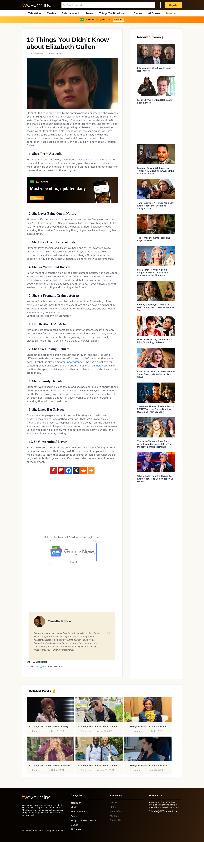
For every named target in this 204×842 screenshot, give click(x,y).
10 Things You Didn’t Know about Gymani (51, 726)
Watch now (118, 20)
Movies (51, 13)
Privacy (113, 802)
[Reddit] (83, 470)
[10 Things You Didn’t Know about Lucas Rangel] (99, 709)
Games (138, 13)
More (169, 13)
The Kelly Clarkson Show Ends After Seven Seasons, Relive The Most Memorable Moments (154, 444)
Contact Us (115, 820)
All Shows (154, 13)
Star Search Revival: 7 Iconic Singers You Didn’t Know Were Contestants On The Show (153, 272)
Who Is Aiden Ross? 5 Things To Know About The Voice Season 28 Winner (155, 479)
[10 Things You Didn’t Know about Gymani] (50, 709)
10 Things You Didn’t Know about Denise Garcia (54, 765)
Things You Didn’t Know (113, 13)
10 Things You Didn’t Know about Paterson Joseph (105, 765)
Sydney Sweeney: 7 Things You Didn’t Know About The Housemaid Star (156, 307)
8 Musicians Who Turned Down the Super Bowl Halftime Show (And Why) (156, 374)
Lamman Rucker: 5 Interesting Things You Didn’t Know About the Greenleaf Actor (155, 171)
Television (34, 13)
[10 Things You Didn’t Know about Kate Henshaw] (148, 709)
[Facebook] (68, 470)
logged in (42, 666)
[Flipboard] (61, 470)
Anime (89, 13)
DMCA (113, 807)
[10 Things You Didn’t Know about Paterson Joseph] (99, 749)
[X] (76, 470)
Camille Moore (37, 53)
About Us (114, 816)
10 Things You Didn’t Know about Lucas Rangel (103, 726)
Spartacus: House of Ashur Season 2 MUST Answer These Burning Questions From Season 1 (155, 409)
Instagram (102, 365)
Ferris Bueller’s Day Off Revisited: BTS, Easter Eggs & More (154, 341)
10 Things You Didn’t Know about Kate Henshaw (152, 726)
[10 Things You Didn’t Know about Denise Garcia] (50, 749)
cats (62, 458)
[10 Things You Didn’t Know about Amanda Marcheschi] (148, 749)
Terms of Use (116, 811)
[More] (91, 470)
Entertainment (70, 13)
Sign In (173, 5)
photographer (75, 362)
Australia (82, 159)
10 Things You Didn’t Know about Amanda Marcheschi (156, 765)
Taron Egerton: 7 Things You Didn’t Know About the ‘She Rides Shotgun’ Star (155, 206)
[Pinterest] (53, 470)
